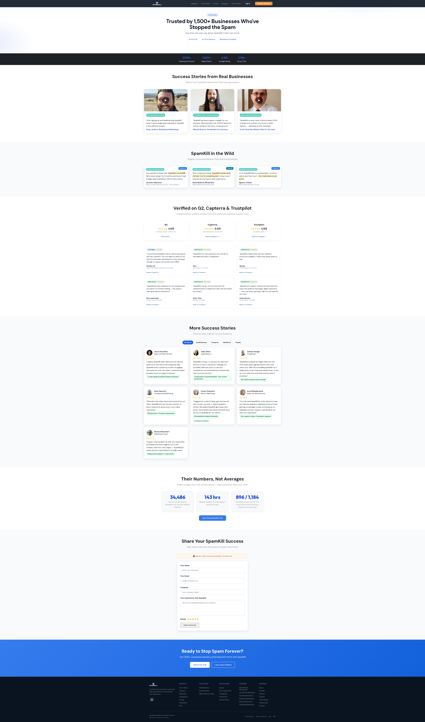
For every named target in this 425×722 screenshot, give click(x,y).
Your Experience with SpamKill (193, 598)
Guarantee (183, 703)
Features (182, 691)
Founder (262, 691)
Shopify (238, 342)
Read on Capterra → (153, 272)
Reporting (182, 694)
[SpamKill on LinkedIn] (151, 699)
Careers (262, 697)
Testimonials (263, 703)
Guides (221, 688)
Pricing (215, 4)
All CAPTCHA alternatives (243, 689)
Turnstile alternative (246, 696)
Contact (262, 706)
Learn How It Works (223, 665)
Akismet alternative (246, 702)
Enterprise (215, 342)
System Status (224, 700)
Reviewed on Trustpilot (228, 39)
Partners (262, 694)
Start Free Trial (199, 665)
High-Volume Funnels (206, 694)
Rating (183, 619)
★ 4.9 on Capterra (208, 39)
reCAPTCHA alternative (247, 693)
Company (184, 587)
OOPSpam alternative (246, 705)
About (261, 688)
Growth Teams (204, 691)
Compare (224, 4)
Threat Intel (223, 697)
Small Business (201, 342)
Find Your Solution (263, 3)
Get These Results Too (213, 518)
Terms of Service (261, 716)
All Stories (187, 342)
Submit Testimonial (190, 625)
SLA (180, 706)
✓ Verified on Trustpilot (201, 421)
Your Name (184, 565)
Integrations (183, 697)
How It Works (205, 4)
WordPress (227, 342)
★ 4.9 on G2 (193, 39)
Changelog (223, 694)
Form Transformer (225, 691)
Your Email (184, 576)
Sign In (248, 3)
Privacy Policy (249, 716)
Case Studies (236, 4)
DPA (274, 716)
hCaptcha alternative (246, 699)
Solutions (194, 4)
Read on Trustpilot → (200, 272)
